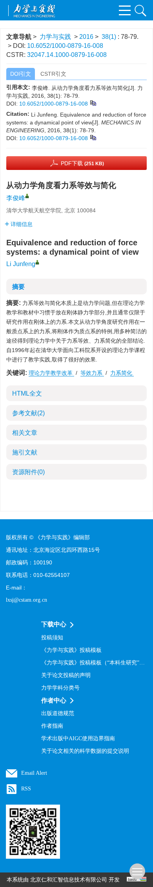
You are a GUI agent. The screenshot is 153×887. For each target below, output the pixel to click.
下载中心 (53, 624)
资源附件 (28, 472)
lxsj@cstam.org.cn (26, 600)
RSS (26, 789)
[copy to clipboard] (93, 137)
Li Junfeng (20, 264)
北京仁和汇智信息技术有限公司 (68, 880)
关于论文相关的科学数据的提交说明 (85, 751)
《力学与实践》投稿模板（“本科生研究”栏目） (94, 663)
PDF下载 (82, 163)
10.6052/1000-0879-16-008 (65, 45)
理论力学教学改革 (51, 373)
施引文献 (24, 452)
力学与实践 (55, 36)
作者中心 (53, 700)
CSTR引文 (53, 74)
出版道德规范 (57, 713)
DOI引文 (20, 74)
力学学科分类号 (60, 688)
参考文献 (28, 413)
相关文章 (24, 432)
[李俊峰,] (27, 195)
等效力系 (92, 373)
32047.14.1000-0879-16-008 (67, 54)
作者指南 (52, 726)
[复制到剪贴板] (93, 102)
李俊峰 (15, 198)
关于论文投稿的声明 (66, 675)
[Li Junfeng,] (37, 262)
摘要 (18, 286)
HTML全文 (27, 393)
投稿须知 (52, 638)
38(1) (110, 36)
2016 (86, 36)
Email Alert (34, 773)
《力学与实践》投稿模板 (71, 650)
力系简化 (122, 373)
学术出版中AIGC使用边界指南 (78, 738)
